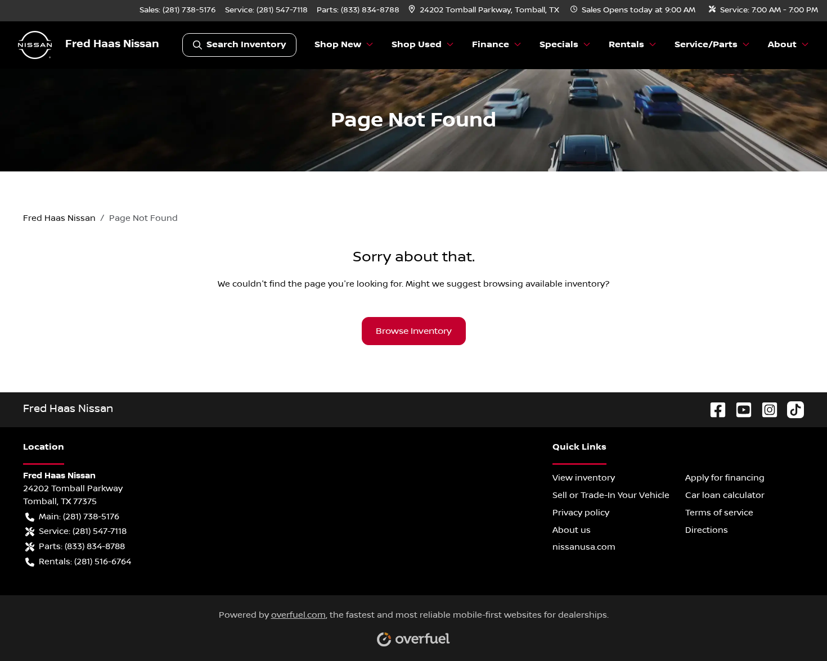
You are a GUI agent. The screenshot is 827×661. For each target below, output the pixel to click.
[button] (485, 10)
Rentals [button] (626, 44)
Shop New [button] (337, 44)
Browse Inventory (414, 331)
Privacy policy (580, 513)
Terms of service (719, 513)
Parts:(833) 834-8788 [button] (82, 546)
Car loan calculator (725, 495)
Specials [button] (559, 44)
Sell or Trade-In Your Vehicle (610, 495)
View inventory (583, 478)
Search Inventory (246, 44)
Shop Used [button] (417, 44)
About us (571, 530)
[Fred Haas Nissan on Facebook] (713, 409)
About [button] (782, 44)
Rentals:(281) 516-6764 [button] (85, 561)
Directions (706, 530)
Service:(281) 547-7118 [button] (83, 531)
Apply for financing (725, 478)
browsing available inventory (544, 284)
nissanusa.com (583, 547)
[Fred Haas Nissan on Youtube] (739, 409)
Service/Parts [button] (706, 44)
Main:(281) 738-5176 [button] (79, 516)
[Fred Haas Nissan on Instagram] (765, 409)
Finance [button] (490, 44)
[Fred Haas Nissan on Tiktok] (791, 409)
